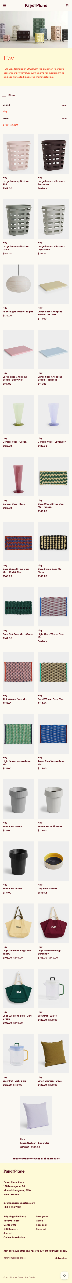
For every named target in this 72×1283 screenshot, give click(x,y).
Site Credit (30, 1277)
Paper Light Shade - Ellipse (18, 312)
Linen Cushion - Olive (50, 1081)
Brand (6, 105)
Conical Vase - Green (15, 442)
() (67, 5)
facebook (41, 1225)
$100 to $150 (10, 125)
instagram (42, 1216)
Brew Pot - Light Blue (14, 1081)
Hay (5, 111)
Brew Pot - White (47, 1016)
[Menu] (4, 4)
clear (64, 105)
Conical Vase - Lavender (52, 442)
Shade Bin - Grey (12, 826)
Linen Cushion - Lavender (34, 1143)
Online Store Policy (14, 1237)
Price (6, 118)
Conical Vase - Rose (14, 504)
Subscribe (61, 1258)
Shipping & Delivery (14, 1216)
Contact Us (9, 1225)
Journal (7, 1233)
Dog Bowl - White (47, 888)
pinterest (41, 1229)
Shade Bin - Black (12, 888)
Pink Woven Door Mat (15, 699)
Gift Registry (10, 1229)
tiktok (39, 1221)
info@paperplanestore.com (19, 1203)
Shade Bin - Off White (50, 826)
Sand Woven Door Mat (51, 699)
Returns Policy (11, 1221)
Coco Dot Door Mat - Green (18, 634)
